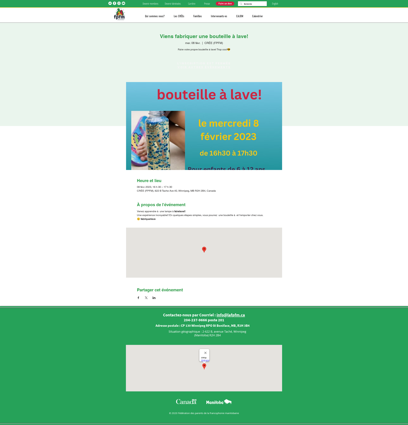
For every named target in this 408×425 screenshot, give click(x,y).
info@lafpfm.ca (231, 314)
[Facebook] (114, 3)
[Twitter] (110, 3)
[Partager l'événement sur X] (146, 297)
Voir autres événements (204, 67)
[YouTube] (123, 3)
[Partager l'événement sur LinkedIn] (154, 297)
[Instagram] (119, 3)
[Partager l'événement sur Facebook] (138, 297)
